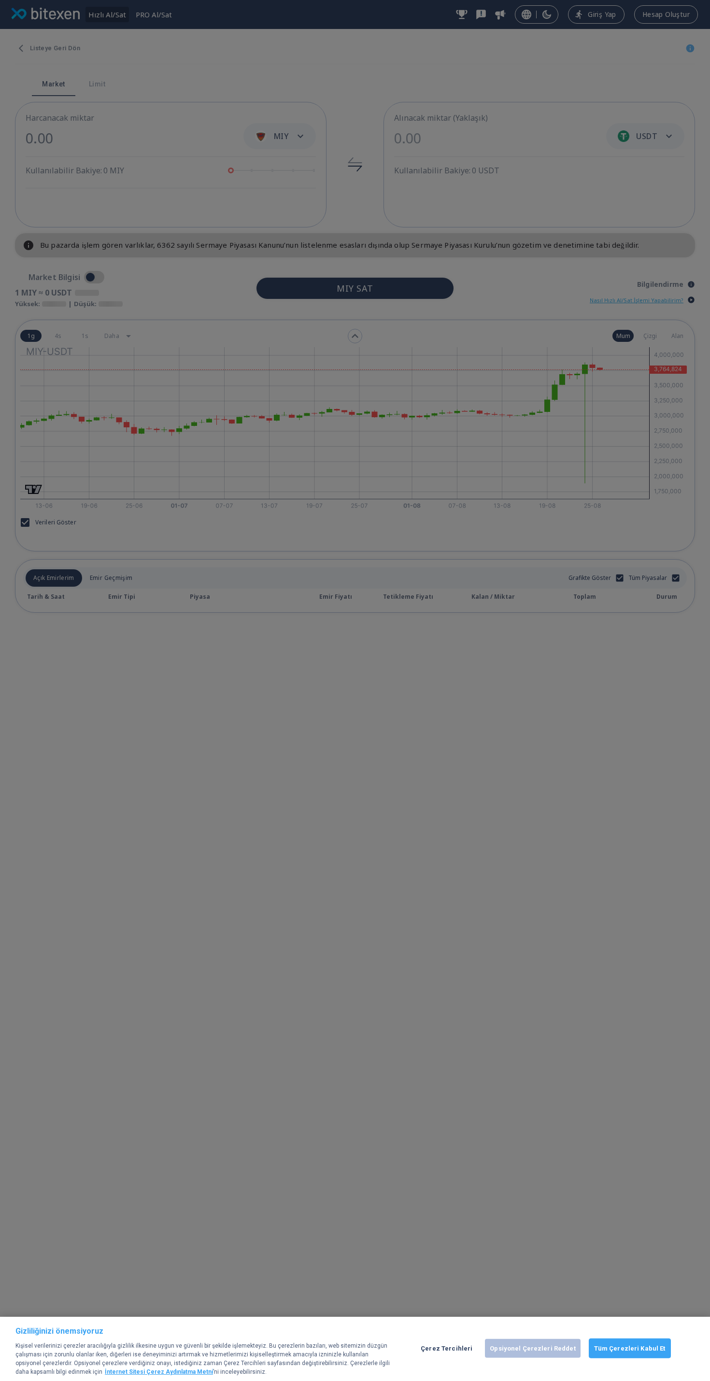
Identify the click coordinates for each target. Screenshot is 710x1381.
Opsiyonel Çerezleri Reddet (532, 1348)
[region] (355, 1349)
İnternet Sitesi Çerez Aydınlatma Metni (159, 1371)
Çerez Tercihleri (446, 1348)
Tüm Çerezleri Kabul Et (630, 1348)
